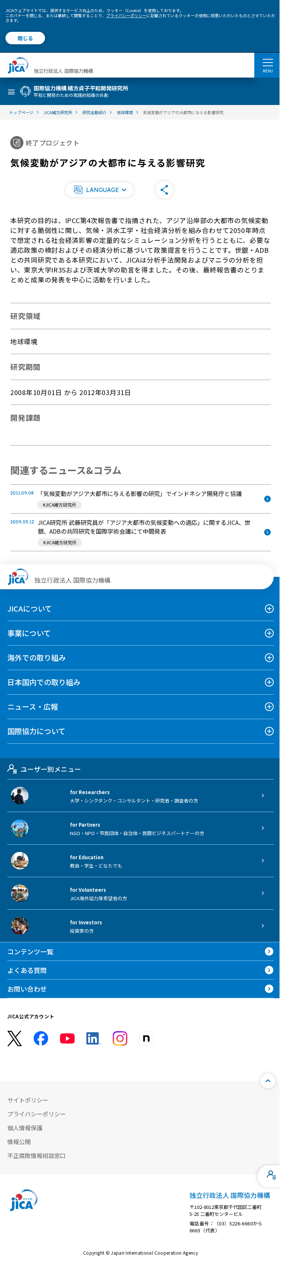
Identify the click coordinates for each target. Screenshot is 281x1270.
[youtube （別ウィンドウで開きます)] (67, 1038)
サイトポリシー (27, 1100)
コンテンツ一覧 (30, 951)
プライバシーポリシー (126, 15)
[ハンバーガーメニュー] (268, 62)
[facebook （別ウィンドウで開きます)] (41, 1038)
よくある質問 (27, 970)
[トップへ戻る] (268, 1081)
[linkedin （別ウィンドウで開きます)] (93, 1038)
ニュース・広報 (32, 706)
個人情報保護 (24, 1127)
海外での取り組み (36, 657)
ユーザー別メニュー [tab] (50, 769)
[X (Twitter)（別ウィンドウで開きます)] (14, 1039)
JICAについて (29, 608)
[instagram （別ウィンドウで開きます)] (120, 1038)
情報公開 (19, 1141)
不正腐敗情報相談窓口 (36, 1155)
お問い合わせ (27, 988)
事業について (29, 633)
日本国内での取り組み (43, 682)
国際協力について (36, 731)
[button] (99, 190)
